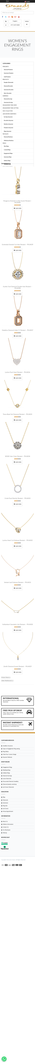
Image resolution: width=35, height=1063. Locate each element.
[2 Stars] (16, 205)
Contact (8, 4)
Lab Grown (5, 808)
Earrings (5, 96)
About (7, 1)
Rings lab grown (7, 131)
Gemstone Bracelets (8, 89)
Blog (7, 3)
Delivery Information (8, 824)
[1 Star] (15, 205)
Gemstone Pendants (8, 73)
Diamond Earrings (8, 99)
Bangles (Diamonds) (8, 82)
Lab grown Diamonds (9, 114)
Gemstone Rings (7, 157)
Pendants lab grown (8, 127)
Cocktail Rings (7, 149)
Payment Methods (7, 757)
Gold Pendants (7, 76)
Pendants (6, 66)
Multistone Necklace (9, 140)
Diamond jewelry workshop (10, 784)
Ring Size (5, 805)
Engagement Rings (8, 153)
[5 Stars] (20, 205)
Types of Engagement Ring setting (11, 748)
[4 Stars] (18, 205)
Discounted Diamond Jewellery (10, 781)
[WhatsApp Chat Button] (4, 1059)
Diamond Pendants (8, 69)
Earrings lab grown (8, 116)
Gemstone (5, 803)
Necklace (5, 134)
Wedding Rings (6, 770)
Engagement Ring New (10, 105)
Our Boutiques (6, 830)
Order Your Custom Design (9, 754)
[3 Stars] (17, 205)
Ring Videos (6, 751)
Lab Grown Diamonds (8, 787)
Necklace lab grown (8, 124)
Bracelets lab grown (8, 120)
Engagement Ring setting (11, 108)
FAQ (7, 6)
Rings (4, 143)
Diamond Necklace (8, 137)
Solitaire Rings (7, 160)
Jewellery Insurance (8, 745)
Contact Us (5, 827)
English (28, 1)
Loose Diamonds (7, 778)
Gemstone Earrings (8, 102)
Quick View (18, 208)
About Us (5, 821)
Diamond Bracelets (8, 86)
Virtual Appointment (8, 811)
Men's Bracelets (7, 93)
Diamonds (5, 800)
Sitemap (5, 832)
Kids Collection (8, 111)
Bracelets (6, 79)
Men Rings (6, 146)
